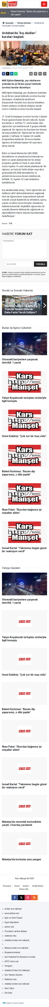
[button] (35, 73)
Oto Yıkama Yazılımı (13, 975)
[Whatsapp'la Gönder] (16, 73)
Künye (17, 886)
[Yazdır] (31, 73)
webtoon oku (10, 936)
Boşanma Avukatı (12, 952)
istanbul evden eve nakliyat (17, 940)
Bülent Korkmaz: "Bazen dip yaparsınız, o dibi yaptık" (29, 13)
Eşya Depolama (12, 922)
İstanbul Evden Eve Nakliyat (17, 970)
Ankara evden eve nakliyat (16, 948)
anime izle (9, 927)
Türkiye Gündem (24, 23)
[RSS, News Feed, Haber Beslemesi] (34, 897)
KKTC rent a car (12, 961)
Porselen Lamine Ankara (16, 931)
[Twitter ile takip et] (21, 897)
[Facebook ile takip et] (14, 897)
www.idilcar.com (12, 913)
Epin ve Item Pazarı (13, 918)
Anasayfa (9, 23)
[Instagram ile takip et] (28, 897)
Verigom (8, 966)
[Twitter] (7, 73)
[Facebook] (3, 73)
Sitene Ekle (23, 889)
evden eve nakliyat (13, 909)
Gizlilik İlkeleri (37, 886)
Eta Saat (8, 993)
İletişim (26, 886)
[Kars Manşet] (10, 4)
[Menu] (44, 4)
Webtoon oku (11, 979)
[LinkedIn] (11, 73)
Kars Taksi (9, 988)
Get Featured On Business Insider (20, 957)
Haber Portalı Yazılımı (15, 1003)
